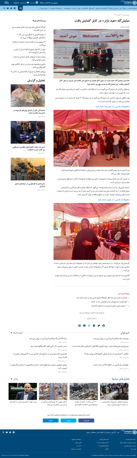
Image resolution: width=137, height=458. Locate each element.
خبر (120, 8)
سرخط (125, 8)
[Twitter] (11, 8)
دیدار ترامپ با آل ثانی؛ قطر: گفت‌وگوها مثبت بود (49, 346)
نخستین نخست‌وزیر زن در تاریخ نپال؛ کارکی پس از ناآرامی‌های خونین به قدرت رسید (40, 355)
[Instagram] (4, 8)
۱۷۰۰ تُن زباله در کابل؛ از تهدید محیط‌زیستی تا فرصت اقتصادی (86, 403)
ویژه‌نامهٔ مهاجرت (55, 8)
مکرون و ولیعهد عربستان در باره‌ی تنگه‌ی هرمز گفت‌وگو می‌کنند (28, 65)
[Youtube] (7, 8)
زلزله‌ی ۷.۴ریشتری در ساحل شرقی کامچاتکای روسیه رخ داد (106, 353)
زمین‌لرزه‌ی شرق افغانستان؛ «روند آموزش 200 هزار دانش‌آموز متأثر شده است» (99, 346)
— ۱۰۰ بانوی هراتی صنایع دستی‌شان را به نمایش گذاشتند (110, 305)
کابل (97, 313)
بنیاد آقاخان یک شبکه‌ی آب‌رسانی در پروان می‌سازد (48, 338)
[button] (20, 8)
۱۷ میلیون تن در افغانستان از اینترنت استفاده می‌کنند (28, 43)
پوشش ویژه (43, 8)
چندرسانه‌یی (23, 3)
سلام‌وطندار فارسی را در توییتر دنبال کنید (114, 199)
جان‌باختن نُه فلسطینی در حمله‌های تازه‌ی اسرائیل (30, 185)
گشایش (93, 313)
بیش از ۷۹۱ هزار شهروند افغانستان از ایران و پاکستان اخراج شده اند (29, 51)
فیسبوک (86, 420)
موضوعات (67, 8)
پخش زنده (32, 3)
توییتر (68, 420)
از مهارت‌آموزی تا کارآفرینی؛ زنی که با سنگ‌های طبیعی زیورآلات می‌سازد (31, 36)
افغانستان (85, 8)
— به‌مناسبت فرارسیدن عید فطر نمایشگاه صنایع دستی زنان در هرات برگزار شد (103, 297)
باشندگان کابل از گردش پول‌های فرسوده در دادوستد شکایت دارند (29, 112)
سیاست (73, 8)
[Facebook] (14, 8)
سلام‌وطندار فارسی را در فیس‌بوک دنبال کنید (112, 106)
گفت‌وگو (91, 8)
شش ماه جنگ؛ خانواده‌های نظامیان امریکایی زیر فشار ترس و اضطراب (28, 148)
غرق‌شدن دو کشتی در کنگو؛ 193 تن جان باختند (110, 364)
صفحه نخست (132, 8)
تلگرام (51, 420)
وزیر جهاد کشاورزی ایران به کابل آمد (23, 402)
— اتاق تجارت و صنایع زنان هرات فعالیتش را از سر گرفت (110, 301)
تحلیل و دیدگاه (113, 8)
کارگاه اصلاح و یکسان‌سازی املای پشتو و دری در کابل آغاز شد (28, 28)
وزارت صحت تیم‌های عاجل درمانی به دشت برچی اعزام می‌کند (29, 58)
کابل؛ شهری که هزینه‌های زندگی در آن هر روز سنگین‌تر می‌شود (54, 403)
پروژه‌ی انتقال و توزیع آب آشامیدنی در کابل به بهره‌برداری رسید (28, 73)
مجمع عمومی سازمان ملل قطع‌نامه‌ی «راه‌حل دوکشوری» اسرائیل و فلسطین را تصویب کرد (38, 366)
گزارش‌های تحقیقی (101, 8)
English (16, 3)
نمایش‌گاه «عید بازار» (84, 313)
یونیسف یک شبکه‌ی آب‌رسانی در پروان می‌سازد (110, 338)
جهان (79, 8)
